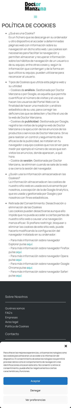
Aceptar (35, 381)
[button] (66, 346)
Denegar (35, 390)
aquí (29, 244)
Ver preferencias (35, 400)
